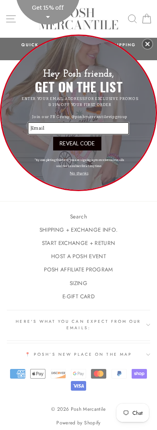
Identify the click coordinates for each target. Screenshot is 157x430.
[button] (147, 44)
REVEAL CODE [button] (77, 143)
